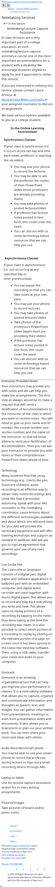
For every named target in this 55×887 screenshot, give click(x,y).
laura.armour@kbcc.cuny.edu (23, 99)
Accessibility (15, 831)
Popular (13, 826)
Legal (12, 841)
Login (12, 836)
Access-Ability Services (27, 8)
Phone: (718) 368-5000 (12, 864)
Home (11, 8)
